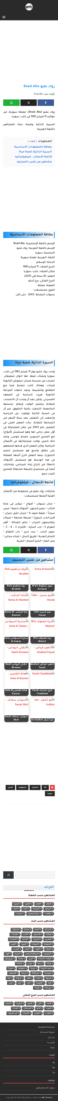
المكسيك (47, 954)
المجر (27, 949)
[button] (4, 17)
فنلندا (38, 978)
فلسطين (12, 973)
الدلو (39, 1008)
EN (53, 1068)
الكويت (38, 949)
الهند (7, 954)
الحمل (8, 1003)
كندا (9, 978)
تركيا (40, 963)
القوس (37, 1013)
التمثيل (35, 787)
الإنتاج (38, 904)
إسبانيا (26, 929)
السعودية (47, 944)
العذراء (15, 1008)
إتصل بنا (51, 1043)
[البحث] (8, 875)
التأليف (28, 904)
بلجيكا (20, 958)
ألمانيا (37, 929)
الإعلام (48, 904)
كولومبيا (39, 983)
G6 (45, 787)
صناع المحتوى (33, 913)
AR (54, 1063)
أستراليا (48, 929)
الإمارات (14, 934)
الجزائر (25, 939)
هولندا (37, 988)
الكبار (15, 909)
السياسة (36, 909)
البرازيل (36, 939)
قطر (29, 978)
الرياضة (48, 909)
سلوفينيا (21, 968)
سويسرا (48, 973)
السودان (35, 944)
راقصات (48, 913)
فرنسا (24, 973)
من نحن (51, 1038)
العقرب (48, 1013)
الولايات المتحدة (45, 958)
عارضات (19, 913)
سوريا (49, 794)
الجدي (30, 1003)
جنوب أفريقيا (46, 968)
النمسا (17, 954)
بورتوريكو (9, 958)
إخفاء (32, 141)
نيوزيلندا (48, 988)
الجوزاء (19, 1003)
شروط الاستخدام (47, 1032)
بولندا (49, 963)
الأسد (49, 1003)
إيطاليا (48, 934)
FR (54, 1073)
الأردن (25, 934)
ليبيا (19, 983)
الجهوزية (22, 787)
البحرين (48, 939)
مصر (11, 983)
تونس (30, 963)
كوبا (49, 983)
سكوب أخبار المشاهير (45, 1088)
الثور (40, 1003)
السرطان (27, 1008)
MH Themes (47, 1098)
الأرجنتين (37, 934)
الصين (13, 944)
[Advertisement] (29, 54)
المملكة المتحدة (32, 954)
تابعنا (52, 1048)
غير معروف (12, 1013)
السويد (24, 944)
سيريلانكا (35, 973)
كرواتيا (18, 978)
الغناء (25, 909)
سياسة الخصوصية (46, 1027)
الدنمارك (13, 939)
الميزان (26, 1013)
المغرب (16, 949)
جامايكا (19, 963)
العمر (10, 787)
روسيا (33, 968)
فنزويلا (48, 978)
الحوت (48, 1008)
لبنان (29, 983)
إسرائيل (15, 929)
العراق (48, 949)
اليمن (31, 958)
